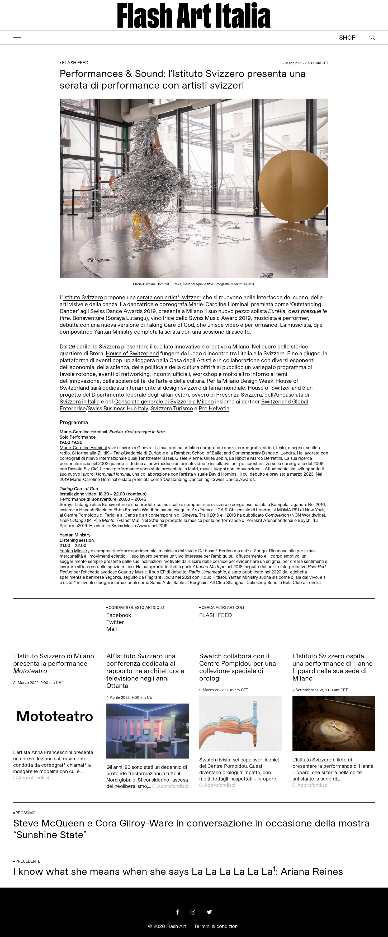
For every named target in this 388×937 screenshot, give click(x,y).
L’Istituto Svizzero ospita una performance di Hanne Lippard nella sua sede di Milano (332, 667)
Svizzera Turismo (172, 408)
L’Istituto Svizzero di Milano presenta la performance (53, 663)
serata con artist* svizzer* (169, 297)
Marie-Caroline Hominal (83, 447)
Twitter (115, 622)
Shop (347, 37)
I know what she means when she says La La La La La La (143, 871)
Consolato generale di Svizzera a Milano (164, 401)
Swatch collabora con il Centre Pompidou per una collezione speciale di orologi (237, 667)
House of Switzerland (132, 353)
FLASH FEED (75, 62)
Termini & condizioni (216, 926)
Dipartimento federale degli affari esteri (140, 394)
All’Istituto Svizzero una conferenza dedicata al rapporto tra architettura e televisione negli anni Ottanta (145, 670)
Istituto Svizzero (83, 297)
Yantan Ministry (75, 550)
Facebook (118, 615)
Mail (111, 629)
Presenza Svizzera (239, 394)
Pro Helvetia (214, 408)
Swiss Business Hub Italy (118, 408)
